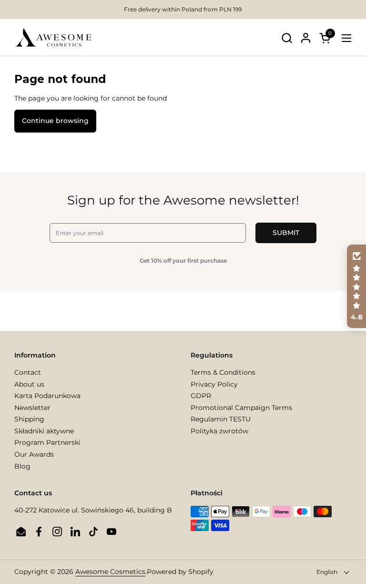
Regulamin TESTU (221, 419)
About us (29, 384)
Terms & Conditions (223, 372)
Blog (22, 466)
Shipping (29, 419)
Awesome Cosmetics (110, 571)
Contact (27, 372)
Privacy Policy (214, 384)
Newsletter (32, 407)
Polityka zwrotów (219, 431)
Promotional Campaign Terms (241, 407)
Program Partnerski (47, 442)
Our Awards (34, 454)
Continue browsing (55, 120)
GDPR (201, 395)
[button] (287, 38)
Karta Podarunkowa (47, 395)
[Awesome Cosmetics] (53, 38)
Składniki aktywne (44, 431)
